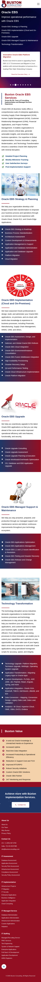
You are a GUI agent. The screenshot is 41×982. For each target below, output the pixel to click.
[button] (10, 85)
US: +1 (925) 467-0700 (8, 843)
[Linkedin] (3, 966)
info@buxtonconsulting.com (10, 849)
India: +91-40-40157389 (9, 846)
